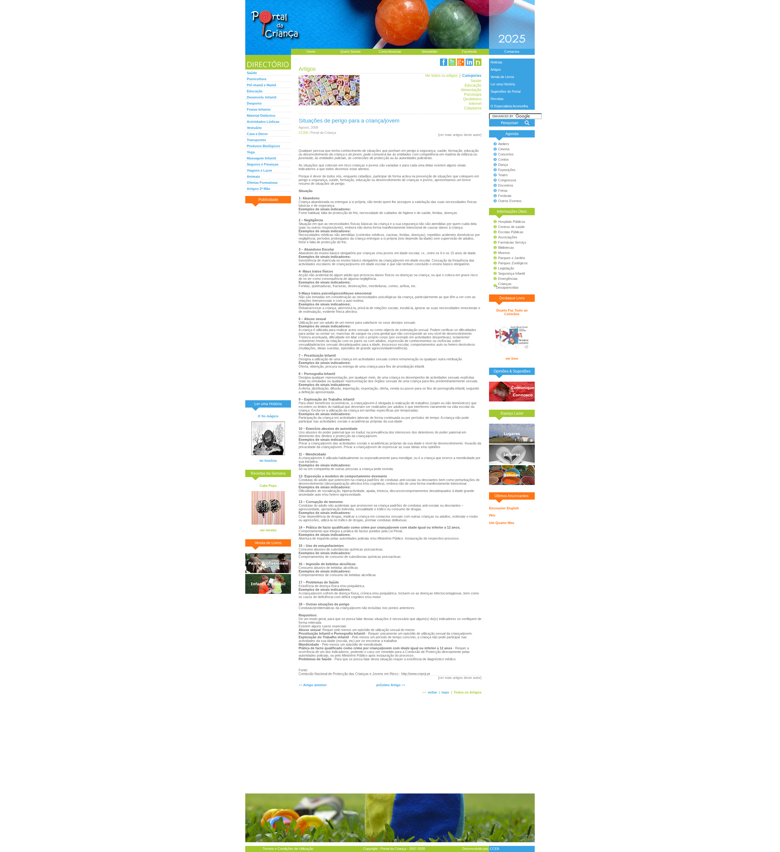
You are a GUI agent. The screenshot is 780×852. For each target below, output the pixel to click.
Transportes (256, 140)
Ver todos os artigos (441, 75)
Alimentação (471, 90)
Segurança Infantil (511, 273)
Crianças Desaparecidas (505, 285)
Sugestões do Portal (505, 91)
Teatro (503, 175)
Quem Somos (350, 51)
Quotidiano (472, 99)
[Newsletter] (477, 62)
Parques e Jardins (511, 258)
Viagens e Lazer (259, 170)
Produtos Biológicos (263, 146)
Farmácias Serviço (512, 242)
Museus (504, 253)
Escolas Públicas (510, 232)
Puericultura (256, 79)
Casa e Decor (257, 134)
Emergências (508, 278)
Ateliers (503, 144)
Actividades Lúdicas (263, 121)
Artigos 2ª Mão (258, 189)
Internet (475, 103)
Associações (507, 237)
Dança (503, 164)
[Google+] (460, 62)
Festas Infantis (259, 109)
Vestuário (254, 128)
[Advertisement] (268, 301)
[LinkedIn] (469, 62)
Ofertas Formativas (262, 182)
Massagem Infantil (261, 158)
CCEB (303, 132)
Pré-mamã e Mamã (261, 85)
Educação (255, 91)
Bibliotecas (506, 247)
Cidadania (472, 108)
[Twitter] (452, 62)
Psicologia (472, 94)
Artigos (496, 69)
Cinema (503, 149)
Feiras (503, 190)
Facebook (469, 51)
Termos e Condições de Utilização (288, 848)
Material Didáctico (261, 115)
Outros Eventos (510, 201)
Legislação (506, 268)
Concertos (506, 154)
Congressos (507, 180)
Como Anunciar (390, 51)
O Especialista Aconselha (509, 106)
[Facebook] (443, 62)
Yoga (251, 152)
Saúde (252, 73)
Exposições (507, 170)
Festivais (505, 196)
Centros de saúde (511, 227)
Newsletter (430, 51)
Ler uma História (503, 84)
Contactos (511, 51)
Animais (253, 176)
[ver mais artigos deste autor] (459, 135)
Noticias (496, 62)
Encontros (505, 185)
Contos (503, 159)
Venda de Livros (502, 77)
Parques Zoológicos (513, 263)
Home (311, 51)
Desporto (254, 103)
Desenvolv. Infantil (261, 97)
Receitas (497, 99)
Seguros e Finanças (262, 164)
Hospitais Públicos (511, 221)
